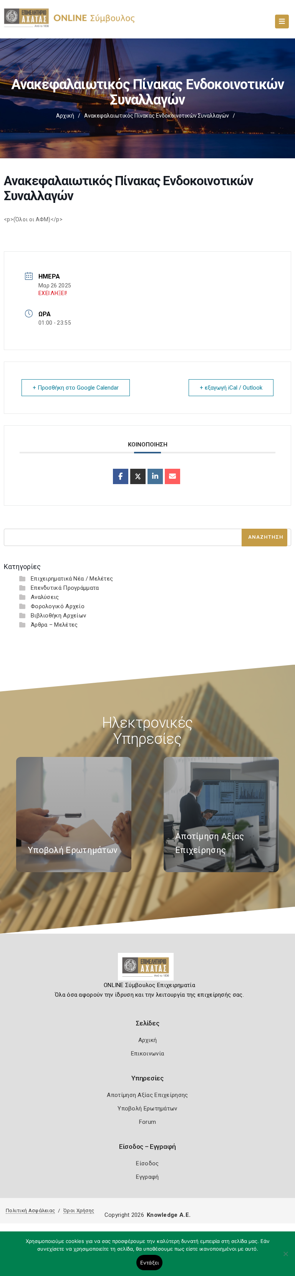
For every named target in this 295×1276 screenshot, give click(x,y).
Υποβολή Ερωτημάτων (147, 1108)
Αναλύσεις (45, 597)
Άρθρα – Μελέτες (54, 624)
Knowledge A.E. (169, 1214)
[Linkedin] (155, 476)
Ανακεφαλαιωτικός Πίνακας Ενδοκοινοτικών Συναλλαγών (156, 116)
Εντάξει (149, 1262)
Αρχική (65, 116)
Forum (147, 1121)
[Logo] (147, 970)
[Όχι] (285, 1257)
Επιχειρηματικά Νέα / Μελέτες (72, 578)
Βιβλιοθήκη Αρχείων (58, 615)
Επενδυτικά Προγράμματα (65, 587)
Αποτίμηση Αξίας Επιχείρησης (147, 1095)
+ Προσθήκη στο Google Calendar (76, 387)
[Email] (172, 476)
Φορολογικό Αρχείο (58, 606)
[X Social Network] (138, 476)
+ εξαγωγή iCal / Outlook (231, 387)
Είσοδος (147, 1163)
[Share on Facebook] (120, 476)
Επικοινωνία (147, 1053)
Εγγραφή (147, 1176)
